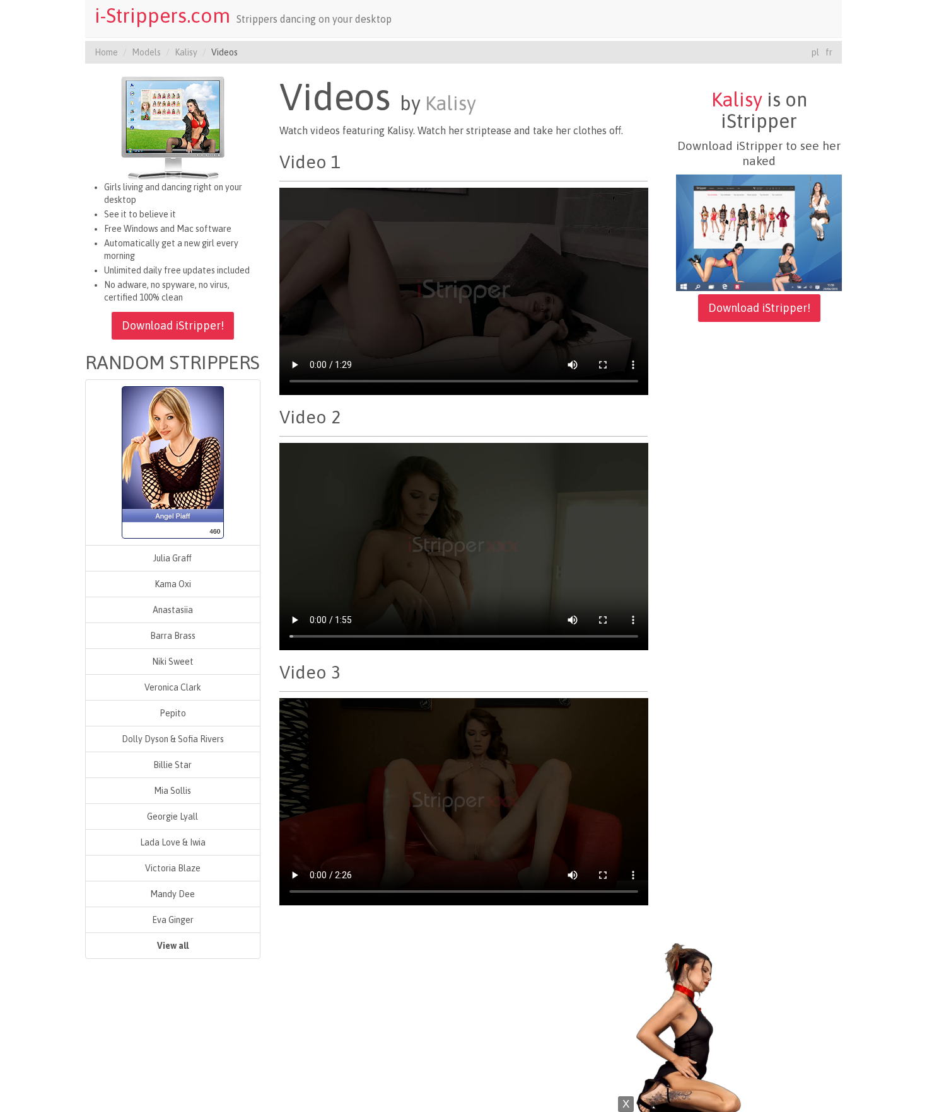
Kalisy (186, 52)
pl (815, 52)
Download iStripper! (173, 325)
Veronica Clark (172, 687)
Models (146, 52)
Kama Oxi (172, 584)
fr (828, 52)
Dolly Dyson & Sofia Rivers (173, 739)
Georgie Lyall (172, 816)
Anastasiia (173, 610)
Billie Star (172, 765)
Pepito (173, 713)
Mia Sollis (172, 791)
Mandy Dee (172, 894)
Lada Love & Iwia (173, 842)
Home (106, 52)
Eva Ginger (173, 920)
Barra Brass (172, 636)
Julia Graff (172, 558)
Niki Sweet (173, 661)
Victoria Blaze (173, 868)
